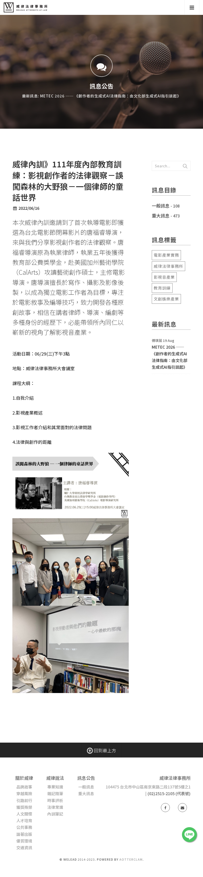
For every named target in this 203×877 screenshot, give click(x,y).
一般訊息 (161, 205)
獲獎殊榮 (24, 807)
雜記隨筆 (55, 793)
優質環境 (24, 841)
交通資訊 (24, 847)
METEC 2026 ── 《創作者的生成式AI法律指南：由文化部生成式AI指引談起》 (169, 357)
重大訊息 (161, 215)
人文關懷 (24, 814)
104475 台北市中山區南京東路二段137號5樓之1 (148, 787)
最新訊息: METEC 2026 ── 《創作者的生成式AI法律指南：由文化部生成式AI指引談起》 (101, 95)
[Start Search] (185, 166)
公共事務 (24, 827)
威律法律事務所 (168, 266)
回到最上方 (104, 750)
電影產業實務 (166, 255)
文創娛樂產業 (166, 299)
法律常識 (55, 807)
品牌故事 (24, 787)
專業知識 (55, 787)
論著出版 (24, 834)
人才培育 (24, 820)
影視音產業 (164, 277)
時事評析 (55, 800)
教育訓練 (162, 288)
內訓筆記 (55, 814)
